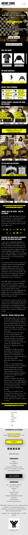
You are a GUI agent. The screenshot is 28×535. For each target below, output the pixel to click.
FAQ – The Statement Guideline (14, 484)
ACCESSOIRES (14, 417)
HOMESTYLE (13, 421)
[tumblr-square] (19, 449)
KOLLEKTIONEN (14, 412)
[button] (10, 37)
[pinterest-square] (16, 449)
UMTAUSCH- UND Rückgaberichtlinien (14, 495)
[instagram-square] (14, 449)
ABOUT (12, 425)
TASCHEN (13, 419)
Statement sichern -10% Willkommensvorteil (14, 131)
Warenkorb (14, 465)
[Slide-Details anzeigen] (6, 170)
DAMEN (12, 414)
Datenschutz (14, 497)
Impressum (14, 488)
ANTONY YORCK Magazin (14, 453)
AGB (14, 490)
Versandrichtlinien (14, 492)
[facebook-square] (8, 449)
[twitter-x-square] (11, 449)
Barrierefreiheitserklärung (14, 501)
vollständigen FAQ (19, 405)
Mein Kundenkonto (14, 463)
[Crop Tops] (17, 78)
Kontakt (14, 461)
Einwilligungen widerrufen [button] (14, 470)
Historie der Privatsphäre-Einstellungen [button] (14, 468)
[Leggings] (6, 78)
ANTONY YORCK (8, 3)
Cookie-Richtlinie (14, 499)
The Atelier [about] (14, 486)
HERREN (12, 416)
